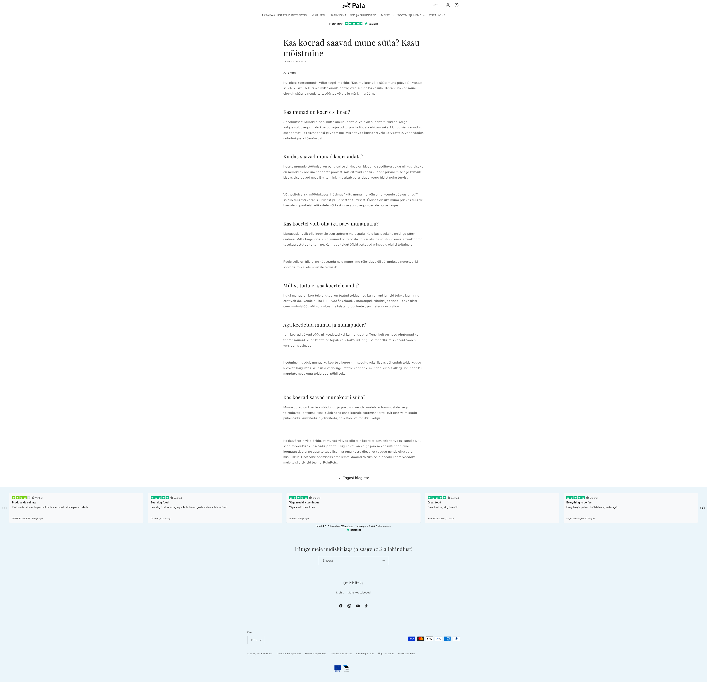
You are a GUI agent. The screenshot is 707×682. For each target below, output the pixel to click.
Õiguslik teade (386, 653)
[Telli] (384, 560)
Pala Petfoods (265, 653)
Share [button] (292, 72)
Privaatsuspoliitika (315, 653)
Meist (340, 592)
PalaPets (330, 462)
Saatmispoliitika (365, 653)
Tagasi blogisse (356, 477)
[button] (387, 15)
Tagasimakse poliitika (289, 653)
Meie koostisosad (359, 592)
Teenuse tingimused (341, 653)
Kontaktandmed (407, 653)
